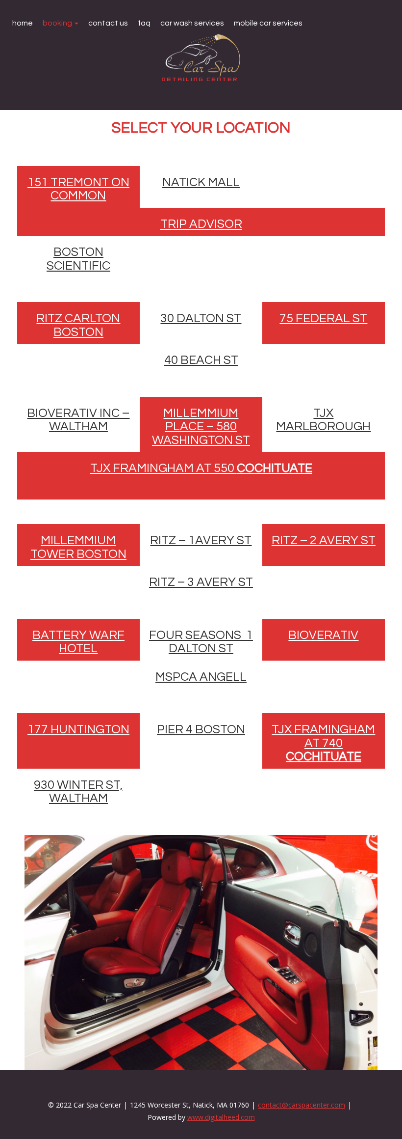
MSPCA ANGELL (201, 676)
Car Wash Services (192, 23)
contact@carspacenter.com (301, 1105)
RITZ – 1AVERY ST (200, 540)
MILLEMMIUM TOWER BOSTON (78, 547)
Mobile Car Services (268, 23)
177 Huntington (78, 729)
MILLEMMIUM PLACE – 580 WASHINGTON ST (201, 426)
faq (144, 23)
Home (22, 23)
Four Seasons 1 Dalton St (201, 642)
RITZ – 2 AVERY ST (324, 540)
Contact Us (108, 23)
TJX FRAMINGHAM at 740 (323, 743)
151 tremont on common (78, 189)
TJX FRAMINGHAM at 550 (201, 468)
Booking (58, 23)
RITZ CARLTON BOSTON (78, 325)
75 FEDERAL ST (323, 318)
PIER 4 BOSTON (201, 729)
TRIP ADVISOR (201, 224)
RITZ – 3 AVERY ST (201, 582)
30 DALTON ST (200, 318)
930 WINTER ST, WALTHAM (78, 791)
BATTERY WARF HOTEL (78, 642)
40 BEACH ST (201, 360)
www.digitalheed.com (221, 1117)
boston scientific (78, 259)
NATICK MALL (201, 182)
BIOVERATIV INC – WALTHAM (78, 420)
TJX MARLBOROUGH (323, 420)
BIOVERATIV (323, 635)
